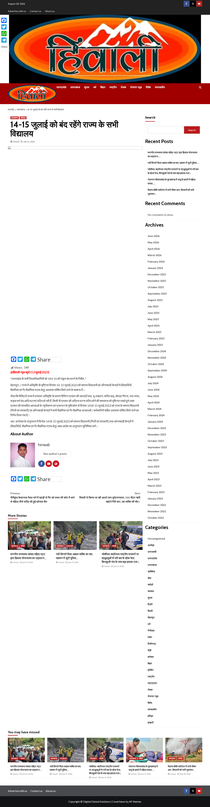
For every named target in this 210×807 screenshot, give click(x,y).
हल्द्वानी (150, 722)
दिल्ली (150, 610)
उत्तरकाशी (152, 551)
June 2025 (153, 312)
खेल (149, 577)
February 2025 (156, 338)
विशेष (148, 87)
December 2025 (157, 274)
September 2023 (157, 447)
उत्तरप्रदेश (61, 87)
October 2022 (156, 517)
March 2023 (154, 485)
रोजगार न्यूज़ (136, 87)
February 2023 (156, 492)
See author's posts (55, 453)
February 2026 (156, 261)
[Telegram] (4, 40)
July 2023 (153, 460)
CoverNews (118, 801)
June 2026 (153, 235)
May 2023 (153, 472)
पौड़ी (149, 650)
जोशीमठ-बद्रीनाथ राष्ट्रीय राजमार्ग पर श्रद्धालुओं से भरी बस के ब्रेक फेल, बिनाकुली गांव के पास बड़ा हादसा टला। (120, 558)
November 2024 (157, 357)
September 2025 (157, 293)
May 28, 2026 (185, 774)
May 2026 (153, 242)
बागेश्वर (151, 656)
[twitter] (193, 4)
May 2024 (153, 396)
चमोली (23, 546)
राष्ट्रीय (113, 87)
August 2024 (155, 376)
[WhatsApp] (4, 33)
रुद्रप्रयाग (69, 546)
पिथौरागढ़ (152, 643)
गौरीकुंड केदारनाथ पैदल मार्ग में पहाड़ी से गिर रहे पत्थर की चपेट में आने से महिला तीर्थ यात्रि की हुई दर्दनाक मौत (42, 497)
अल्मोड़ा (151, 545)
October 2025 (156, 287)
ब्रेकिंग (151, 669)
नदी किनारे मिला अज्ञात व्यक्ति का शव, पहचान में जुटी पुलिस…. (173, 162)
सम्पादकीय (160, 87)
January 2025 (155, 344)
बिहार (102, 87)
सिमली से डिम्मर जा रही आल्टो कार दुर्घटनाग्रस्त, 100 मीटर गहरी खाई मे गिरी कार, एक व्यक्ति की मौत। (109, 497)
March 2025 (154, 332)
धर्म (94, 87)
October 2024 (156, 364)
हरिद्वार (150, 715)
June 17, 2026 (73, 562)
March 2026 (154, 255)
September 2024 (157, 370)
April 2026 (154, 248)
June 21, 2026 (27, 562)
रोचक (123, 87)
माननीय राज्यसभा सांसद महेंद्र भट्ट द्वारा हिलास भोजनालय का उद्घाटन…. (172, 154)
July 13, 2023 (29, 141)
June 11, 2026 (119, 566)
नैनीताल (151, 630)
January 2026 (155, 267)
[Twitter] (4, 27)
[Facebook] (4, 20)
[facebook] (186, 4)
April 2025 (154, 325)
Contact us (35, 11)
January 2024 (155, 421)
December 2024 (157, 351)
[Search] (200, 87)
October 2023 (156, 440)
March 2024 (154, 408)
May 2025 (153, 319)
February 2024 (156, 415)
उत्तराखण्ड (75, 87)
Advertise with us (17, 11)
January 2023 (155, 498)
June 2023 (153, 466)
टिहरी (150, 604)
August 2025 (155, 299)
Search (150, 117)
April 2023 (154, 479)
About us (50, 11)
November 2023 (157, 434)
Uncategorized (156, 538)
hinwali (16, 141)
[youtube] (199, 4)
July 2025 (153, 306)
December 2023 (157, 428)
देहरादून (23, 118)
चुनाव (86, 87)
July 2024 (153, 383)
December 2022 (157, 504)
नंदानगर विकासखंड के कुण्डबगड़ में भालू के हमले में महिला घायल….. (171, 181)
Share (43, 359)
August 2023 (155, 453)
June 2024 (153, 389)
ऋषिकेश (151, 571)
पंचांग (150, 637)
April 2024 (154, 402)
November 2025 (157, 280)
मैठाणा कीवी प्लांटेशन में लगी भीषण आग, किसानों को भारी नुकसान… (171, 191)
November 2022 (157, 511)
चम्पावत (151, 591)
